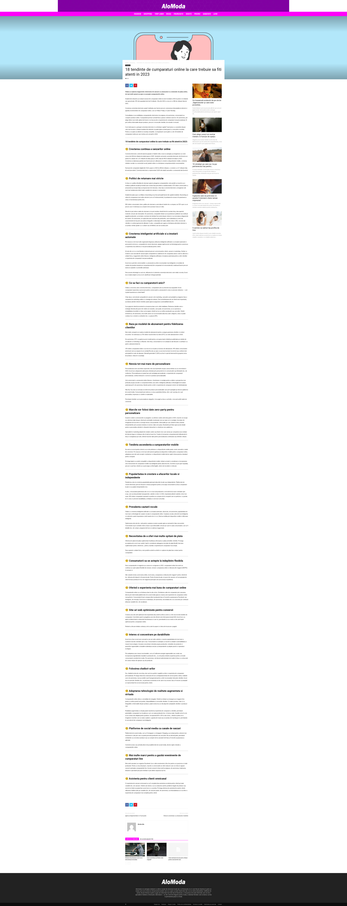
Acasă (126, 62)
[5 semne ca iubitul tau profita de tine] (207, 218)
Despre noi (157, 904)
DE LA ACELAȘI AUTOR (146, 839)
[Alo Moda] (173, 6)
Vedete (189, 14)
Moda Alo (141, 824)
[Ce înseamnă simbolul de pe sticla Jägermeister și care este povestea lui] (207, 91)
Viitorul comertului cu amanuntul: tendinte (175, 816)
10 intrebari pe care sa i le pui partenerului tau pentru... (204, 165)
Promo (197, 14)
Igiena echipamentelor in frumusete (135, 816)
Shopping (148, 14)
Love (215, 14)
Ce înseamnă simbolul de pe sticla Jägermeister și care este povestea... (206, 102)
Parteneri (163, 904)
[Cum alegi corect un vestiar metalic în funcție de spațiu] (207, 125)
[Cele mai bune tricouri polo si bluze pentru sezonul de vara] (178, 849)
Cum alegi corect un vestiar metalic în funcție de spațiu (203, 135)
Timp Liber (159, 14)
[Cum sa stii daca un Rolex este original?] (157, 849)
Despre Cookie (172, 904)
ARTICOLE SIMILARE (132, 839)
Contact (220, 904)
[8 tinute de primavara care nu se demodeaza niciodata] (135, 849)
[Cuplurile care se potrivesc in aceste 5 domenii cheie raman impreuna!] (207, 186)
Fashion (137, 14)
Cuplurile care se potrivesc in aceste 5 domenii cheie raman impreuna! (205, 198)
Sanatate (207, 14)
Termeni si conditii (197, 904)
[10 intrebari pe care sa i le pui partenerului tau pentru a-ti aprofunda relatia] (207, 154)
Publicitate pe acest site (210, 904)
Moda (168, 14)
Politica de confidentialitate (184, 904)
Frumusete (178, 14)
